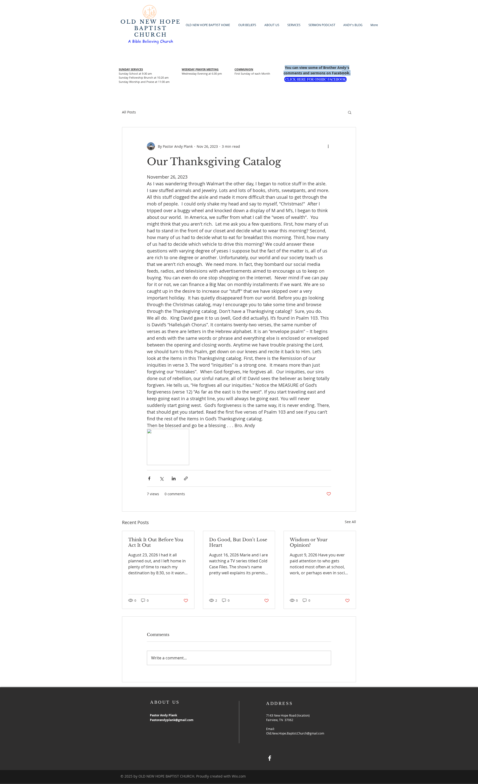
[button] (349, 112)
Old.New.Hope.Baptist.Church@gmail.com (295, 733)
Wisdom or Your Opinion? (309, 542)
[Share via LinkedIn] (173, 478)
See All (350, 521)
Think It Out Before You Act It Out (155, 542)
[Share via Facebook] (149, 478)
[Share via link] (185, 478)
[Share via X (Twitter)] (161, 478)
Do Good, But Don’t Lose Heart (238, 542)
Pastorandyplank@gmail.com (171, 720)
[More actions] (328, 146)
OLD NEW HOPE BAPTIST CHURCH (150, 28)
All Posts (129, 112)
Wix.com (239, 776)
